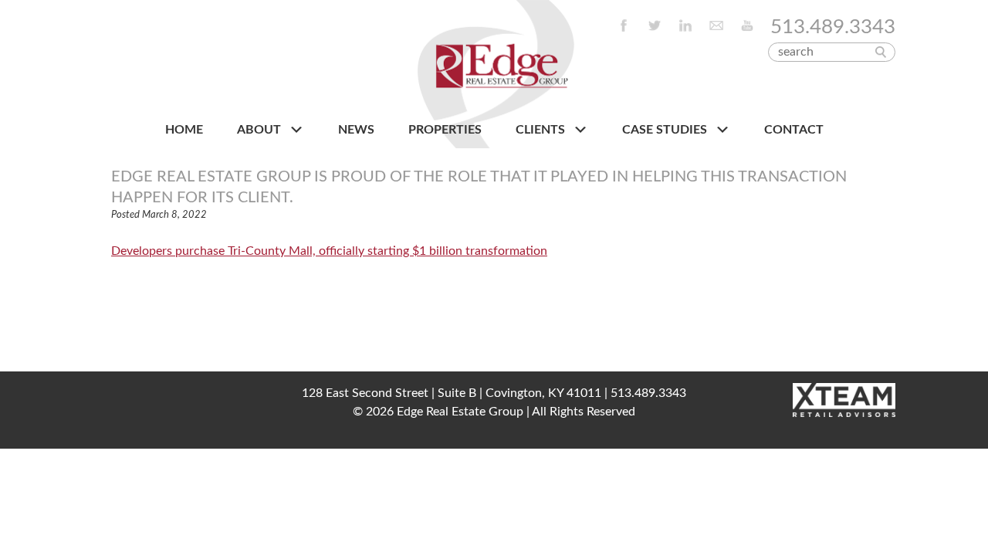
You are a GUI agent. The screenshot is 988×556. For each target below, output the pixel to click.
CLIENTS (542, 130)
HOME (184, 130)
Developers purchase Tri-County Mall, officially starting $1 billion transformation (329, 251)
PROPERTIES (445, 130)
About (260, 130)
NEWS (356, 130)
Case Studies (666, 130)
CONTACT (794, 130)
